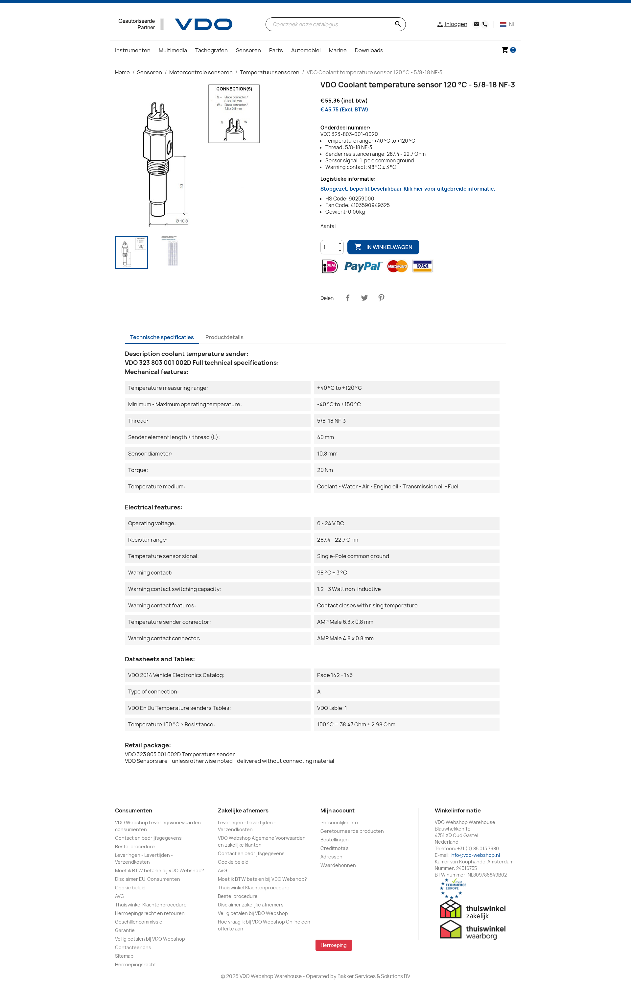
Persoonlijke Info (339, 822)
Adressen (331, 857)
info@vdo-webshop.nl (475, 855)
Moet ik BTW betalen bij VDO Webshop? (159, 870)
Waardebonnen (338, 865)
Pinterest (381, 297)
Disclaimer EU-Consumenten (147, 879)
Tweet (364, 297)
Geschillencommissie (138, 922)
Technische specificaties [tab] (162, 337)
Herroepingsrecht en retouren (150, 913)
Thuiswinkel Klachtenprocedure (151, 905)
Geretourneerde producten (352, 831)
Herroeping (334, 945)
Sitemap (124, 956)
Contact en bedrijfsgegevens (148, 838)
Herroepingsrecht (135, 964)
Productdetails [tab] (224, 337)
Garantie (125, 930)
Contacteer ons (133, 947)
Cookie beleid (130, 887)
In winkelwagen (383, 247)
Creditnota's (334, 848)
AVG (119, 896)
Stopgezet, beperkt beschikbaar (407, 188)
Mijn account (337, 810)
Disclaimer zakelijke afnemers (251, 905)
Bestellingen (334, 839)
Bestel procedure (135, 846)
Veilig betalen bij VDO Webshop (150, 939)
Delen (347, 297)
